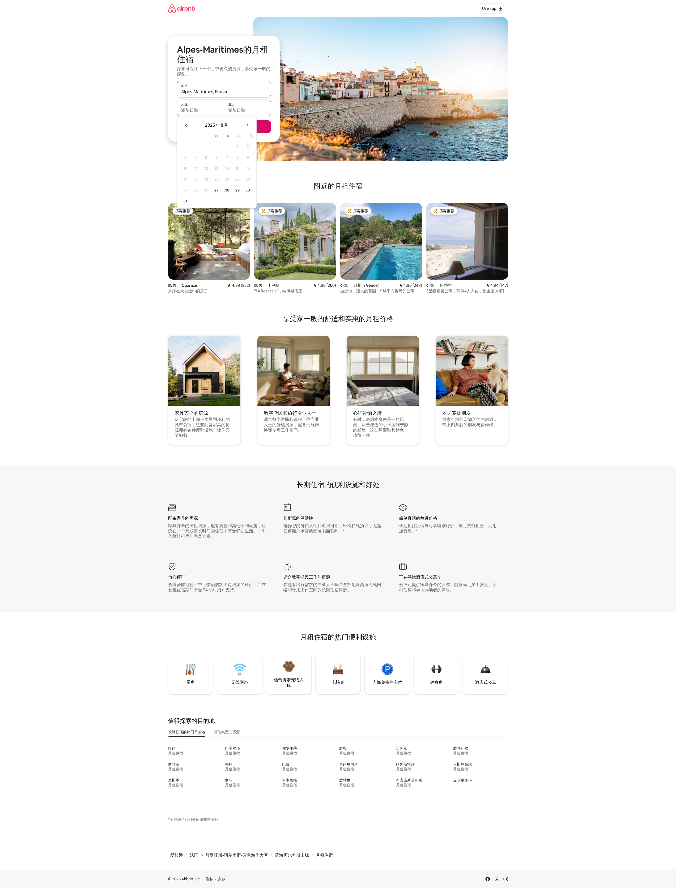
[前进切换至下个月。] (247, 125)
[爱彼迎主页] (181, 8)
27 (216, 190)
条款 (222, 879)
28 (227, 190)
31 (185, 201)
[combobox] (224, 91)
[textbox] (200, 110)
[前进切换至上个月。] (186, 125)
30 (247, 190)
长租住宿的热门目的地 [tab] (186, 731)
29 (237, 190)
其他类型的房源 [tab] (227, 731)
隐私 (209, 879)
